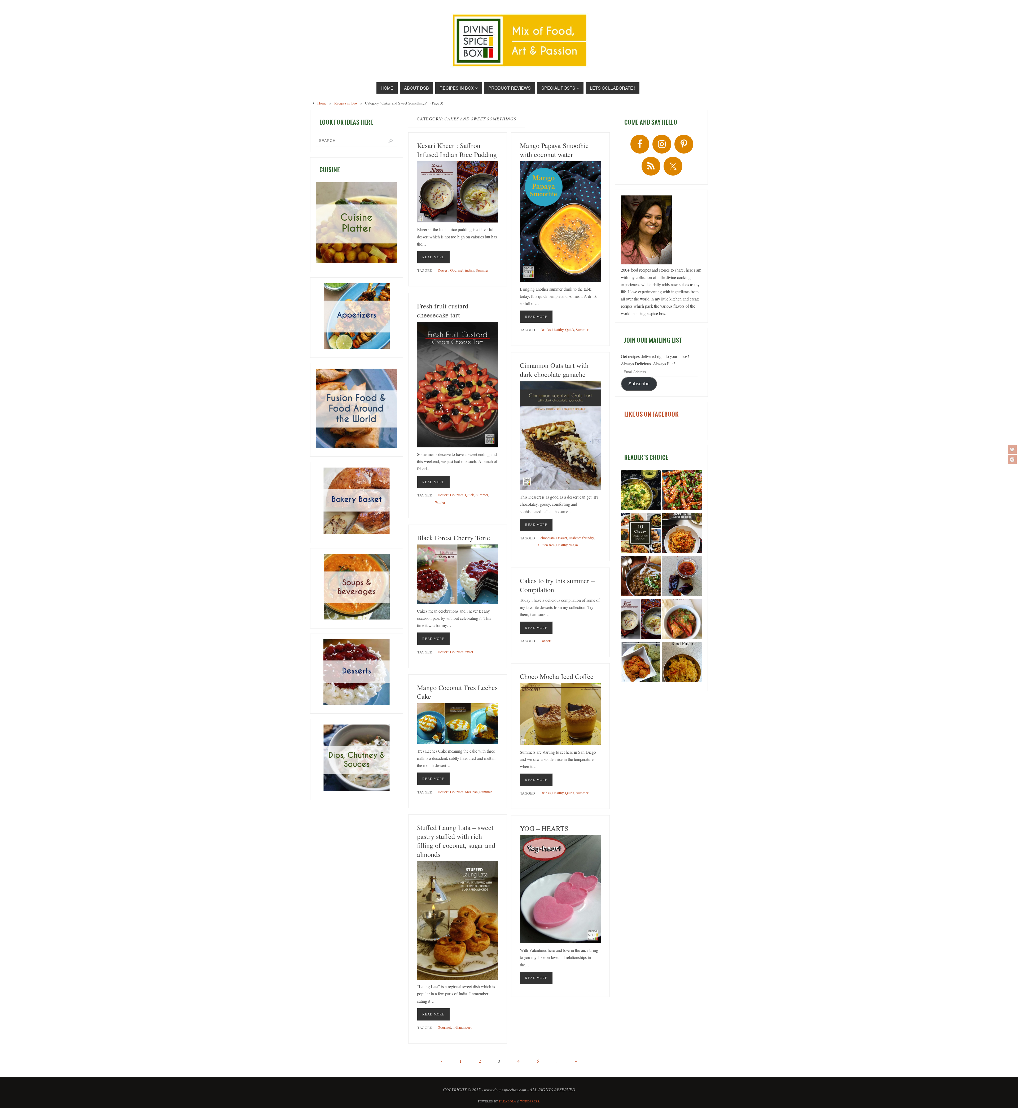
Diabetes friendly (581, 537)
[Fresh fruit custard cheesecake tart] (457, 384)
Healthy (558, 329)
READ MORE (433, 257)
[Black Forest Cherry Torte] (457, 574)
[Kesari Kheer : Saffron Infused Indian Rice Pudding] (457, 192)
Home (321, 103)
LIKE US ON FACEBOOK (651, 414)
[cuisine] (356, 222)
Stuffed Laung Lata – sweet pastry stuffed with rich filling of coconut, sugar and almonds (456, 841)
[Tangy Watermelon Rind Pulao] (682, 663)
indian (469, 270)
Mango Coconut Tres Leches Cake (457, 692)
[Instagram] (1012, 459)
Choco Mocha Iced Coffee (557, 676)
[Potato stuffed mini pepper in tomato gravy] (682, 620)
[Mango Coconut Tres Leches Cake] (457, 723)
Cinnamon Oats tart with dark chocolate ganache (554, 370)
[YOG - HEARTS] (560, 889)
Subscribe (639, 383)
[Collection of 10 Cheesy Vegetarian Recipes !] (641, 534)
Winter (440, 502)
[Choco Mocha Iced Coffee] (560, 714)
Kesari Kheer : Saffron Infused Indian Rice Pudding (457, 150)
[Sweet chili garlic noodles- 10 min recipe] (682, 534)
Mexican (471, 791)
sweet (469, 651)
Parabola (507, 1101)
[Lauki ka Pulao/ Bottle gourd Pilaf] (641, 491)
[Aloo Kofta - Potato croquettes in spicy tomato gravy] (641, 663)
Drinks (546, 329)
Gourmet (456, 270)
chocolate (548, 537)
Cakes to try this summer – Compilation (557, 585)
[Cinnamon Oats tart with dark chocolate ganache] (560, 435)
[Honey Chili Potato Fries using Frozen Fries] (682, 491)
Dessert (443, 270)
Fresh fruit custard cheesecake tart (442, 310)
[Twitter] (1012, 449)
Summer (482, 270)
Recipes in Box (345, 103)
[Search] (390, 141)
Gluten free (546, 545)
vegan (573, 545)
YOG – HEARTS (544, 828)
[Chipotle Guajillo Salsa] (682, 577)
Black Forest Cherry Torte (453, 537)
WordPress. (530, 1101)
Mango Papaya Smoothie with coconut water (554, 150)
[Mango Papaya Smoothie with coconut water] (560, 221)
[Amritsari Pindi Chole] (641, 577)
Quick (569, 329)
